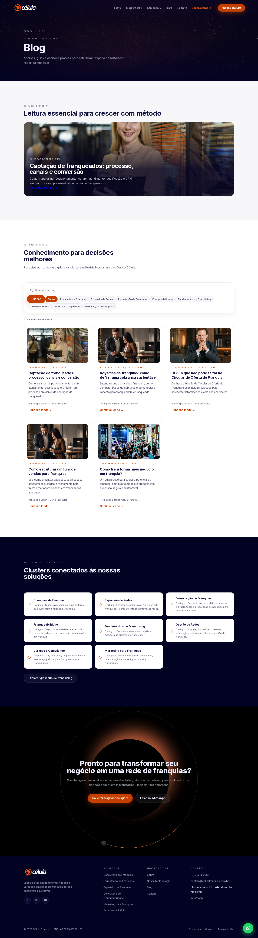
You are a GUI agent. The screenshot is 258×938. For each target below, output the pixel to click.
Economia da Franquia (73, 299)
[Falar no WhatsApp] (248, 928)
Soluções (153, 7)
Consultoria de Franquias (118, 874)
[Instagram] (36, 900)
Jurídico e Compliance (67, 306)
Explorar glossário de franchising (50, 678)
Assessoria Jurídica (115, 910)
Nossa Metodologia (158, 880)
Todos (51, 299)
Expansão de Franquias (117, 887)
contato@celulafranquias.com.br (210, 880)
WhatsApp (197, 897)
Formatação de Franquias (132, 299)
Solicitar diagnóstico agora (110, 798)
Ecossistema (200, 7)
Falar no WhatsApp (153, 798)
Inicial (29, 31)
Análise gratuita (231, 7)
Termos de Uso (226, 929)
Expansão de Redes (102, 299)
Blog (169, 7)
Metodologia (134, 7)
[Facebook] (27, 900)
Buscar (36, 299)
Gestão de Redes (39, 306)
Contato (182, 7)
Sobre (117, 7)
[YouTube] (45, 900)
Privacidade (195, 929)
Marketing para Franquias (99, 306)
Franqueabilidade (162, 299)
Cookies (209, 929)
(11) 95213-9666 (200, 874)
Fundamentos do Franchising (194, 299)
